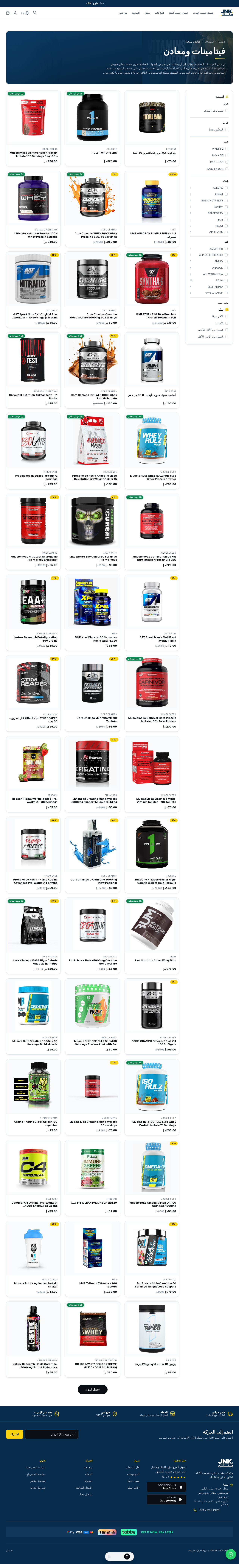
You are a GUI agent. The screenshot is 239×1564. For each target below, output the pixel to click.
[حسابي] (15, 13)
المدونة (136, 12)
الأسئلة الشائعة (84, 1487)
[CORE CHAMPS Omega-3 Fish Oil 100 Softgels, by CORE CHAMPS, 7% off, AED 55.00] (152, 1016)
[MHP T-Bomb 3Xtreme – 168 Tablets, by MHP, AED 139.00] (92, 1259)
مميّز (147, 12)
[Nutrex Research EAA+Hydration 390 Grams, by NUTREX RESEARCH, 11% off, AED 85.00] (33, 613)
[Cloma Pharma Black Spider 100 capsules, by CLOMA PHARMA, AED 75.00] (33, 1097)
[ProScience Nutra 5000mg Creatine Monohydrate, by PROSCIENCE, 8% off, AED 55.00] (92, 936)
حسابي (9, 1550)
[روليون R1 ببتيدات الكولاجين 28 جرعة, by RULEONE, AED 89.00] (152, 1339)
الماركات (159, 12)
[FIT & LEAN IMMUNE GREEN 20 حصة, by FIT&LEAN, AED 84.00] (92, 1178)
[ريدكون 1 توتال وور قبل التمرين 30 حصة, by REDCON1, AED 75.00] (152, 128)
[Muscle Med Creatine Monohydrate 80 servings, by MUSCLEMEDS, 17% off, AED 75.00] (92, 1097)
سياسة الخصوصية (35, 1467)
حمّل (94, 3)
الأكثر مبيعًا (133, 1487)
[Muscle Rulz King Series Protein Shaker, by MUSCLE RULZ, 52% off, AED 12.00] (33, 1259)
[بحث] (35, 12)
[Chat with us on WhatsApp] (231, 1554)
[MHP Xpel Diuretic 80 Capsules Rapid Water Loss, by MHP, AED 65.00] (92, 613)
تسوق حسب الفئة (178, 12)
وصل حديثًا (133, 1481)
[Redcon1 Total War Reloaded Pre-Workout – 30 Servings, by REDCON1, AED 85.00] (33, 774)
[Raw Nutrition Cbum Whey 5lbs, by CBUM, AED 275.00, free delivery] (152, 936)
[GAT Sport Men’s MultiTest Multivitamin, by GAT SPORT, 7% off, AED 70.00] (152, 613)
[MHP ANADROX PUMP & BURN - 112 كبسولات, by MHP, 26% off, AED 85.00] (152, 209)
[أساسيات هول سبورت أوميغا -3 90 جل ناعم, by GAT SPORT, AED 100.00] (152, 370)
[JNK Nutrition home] (227, 13)
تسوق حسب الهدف (203, 12)
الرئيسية (221, 41)
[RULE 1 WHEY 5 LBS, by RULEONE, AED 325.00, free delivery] (92, 128)
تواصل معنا (86, 1494)
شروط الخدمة (37, 1487)
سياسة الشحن (37, 1481)
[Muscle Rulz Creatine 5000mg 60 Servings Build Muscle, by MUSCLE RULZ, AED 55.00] (33, 1016)
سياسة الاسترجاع (36, 1474)
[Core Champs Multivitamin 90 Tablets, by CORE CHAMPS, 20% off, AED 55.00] (92, 693)
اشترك (14, 1434)
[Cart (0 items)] (8, 13)
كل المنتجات (132, 1467)
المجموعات (209, 41)
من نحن (123, 12)
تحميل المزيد (93, 1389)
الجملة (88, 1474)
